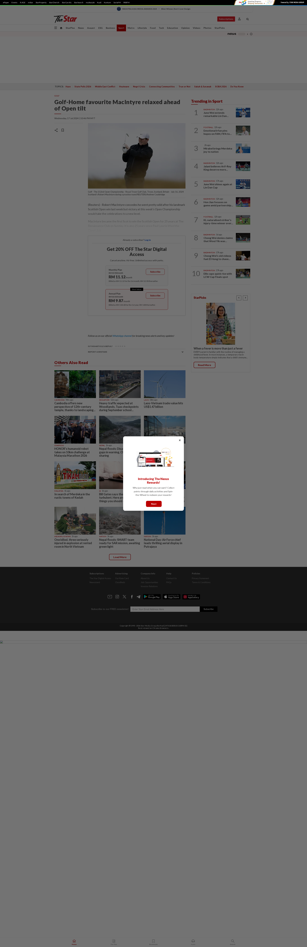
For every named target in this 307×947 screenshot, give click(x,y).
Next (154, 503)
